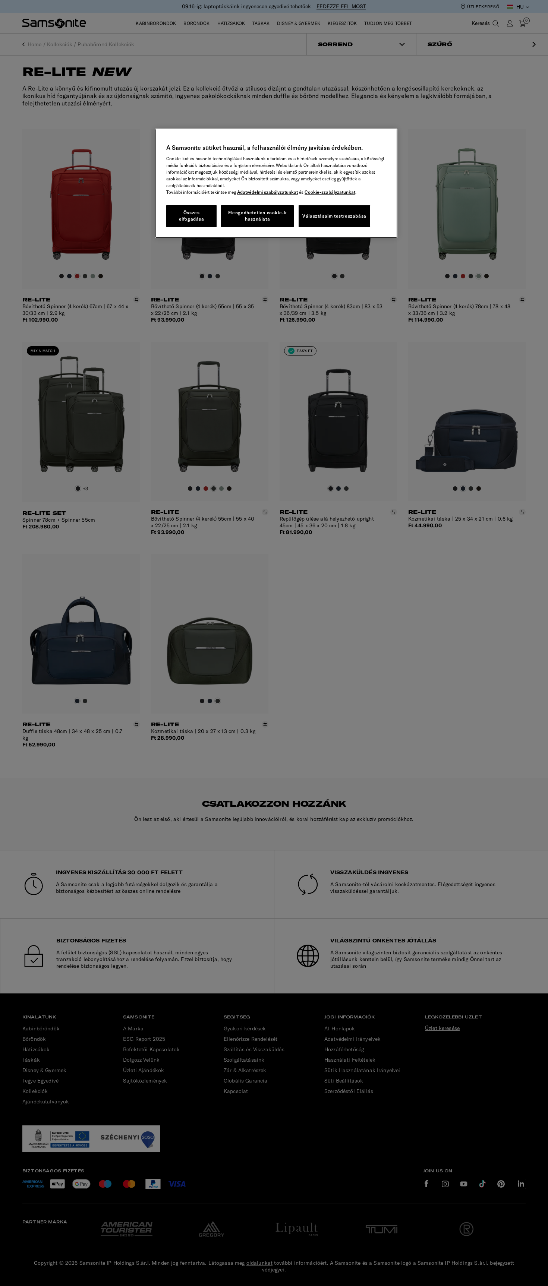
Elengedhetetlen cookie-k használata (257, 216)
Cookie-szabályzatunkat (330, 192)
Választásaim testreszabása (334, 216)
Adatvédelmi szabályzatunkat (267, 192)
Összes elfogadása (191, 216)
